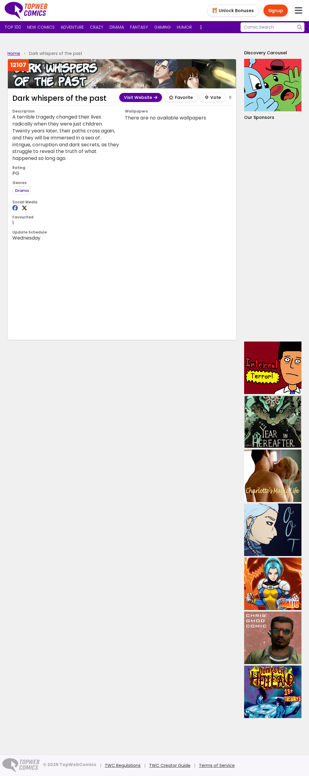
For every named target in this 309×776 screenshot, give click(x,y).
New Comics (41, 27)
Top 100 (13, 27)
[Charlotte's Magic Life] (272, 476)
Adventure (72, 27)
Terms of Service (217, 765)
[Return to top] (26, 11)
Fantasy (139, 27)
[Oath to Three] (272, 530)
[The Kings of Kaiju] (272, 584)
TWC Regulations (123, 765)
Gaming (162, 27)
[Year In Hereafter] (272, 422)
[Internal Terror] (272, 368)
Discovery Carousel (265, 53)
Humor (184, 27)
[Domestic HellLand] (272, 692)
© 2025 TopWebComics (69, 765)
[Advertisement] (122, 290)
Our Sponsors (259, 117)
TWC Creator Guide (169, 765)
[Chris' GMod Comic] (272, 638)
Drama (117, 27)
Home (14, 53)
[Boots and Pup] (272, 85)
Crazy (97, 27)
